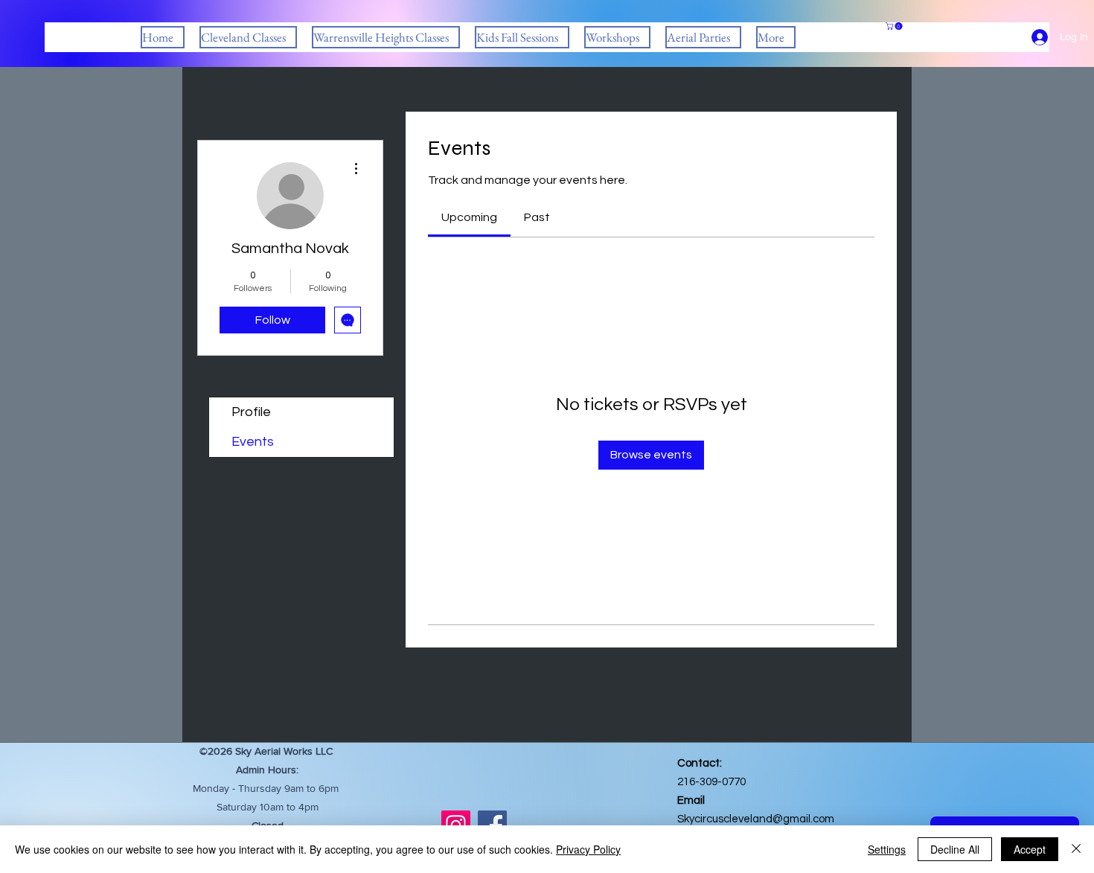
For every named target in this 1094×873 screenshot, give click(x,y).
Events (252, 442)
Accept (1030, 849)
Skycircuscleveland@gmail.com (755, 819)
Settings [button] (887, 849)
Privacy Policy (588, 849)
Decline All (954, 849)
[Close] (1076, 849)
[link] (469, 217)
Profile (251, 412)
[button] (248, 37)
